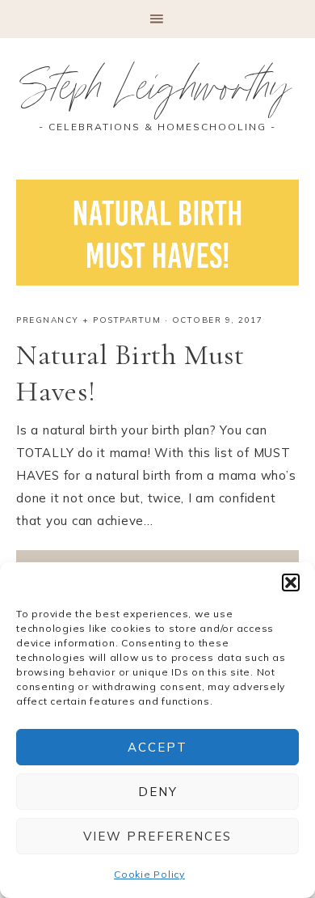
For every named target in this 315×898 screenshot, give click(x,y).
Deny (158, 791)
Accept (157, 747)
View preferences (157, 836)
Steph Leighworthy (158, 93)
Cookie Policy (149, 874)
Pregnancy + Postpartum (88, 320)
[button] (291, 582)
